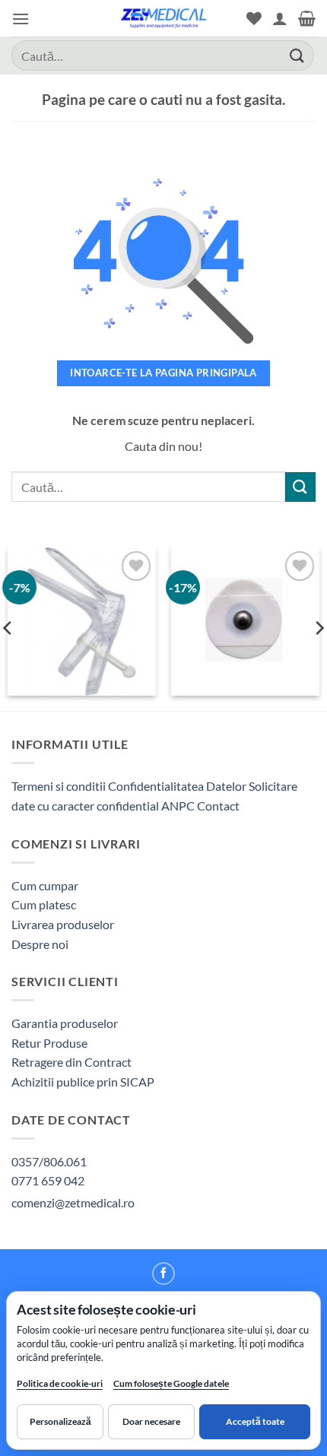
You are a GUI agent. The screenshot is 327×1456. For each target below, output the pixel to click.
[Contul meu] (279, 18)
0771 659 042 (47, 1180)
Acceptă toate (255, 1421)
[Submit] (297, 55)
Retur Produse (49, 1043)
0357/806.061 (49, 1161)
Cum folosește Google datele (171, 1386)
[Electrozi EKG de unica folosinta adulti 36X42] (245, 621)
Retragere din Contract (71, 1062)
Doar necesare (151, 1421)
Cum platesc (43, 904)
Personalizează (60, 1421)
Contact (218, 805)
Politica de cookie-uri (60, 1383)
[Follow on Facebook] (163, 1273)
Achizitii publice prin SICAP (82, 1081)
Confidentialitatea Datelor (177, 786)
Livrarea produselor (62, 924)
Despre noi (39, 944)
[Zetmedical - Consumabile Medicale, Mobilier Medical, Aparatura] (163, 18)
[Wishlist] (254, 18)
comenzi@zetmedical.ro (73, 1202)
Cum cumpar (44, 885)
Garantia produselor (64, 1023)
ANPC (179, 805)
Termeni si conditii (58, 786)
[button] (20, 18)
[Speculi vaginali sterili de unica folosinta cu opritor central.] (82, 621)
